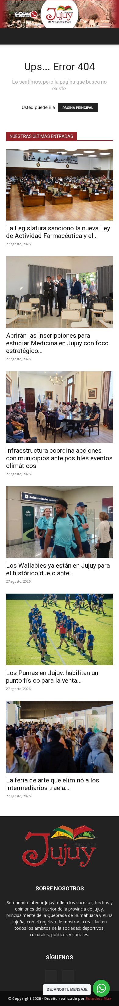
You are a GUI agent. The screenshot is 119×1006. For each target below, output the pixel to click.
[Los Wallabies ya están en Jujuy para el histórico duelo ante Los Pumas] (59, 522)
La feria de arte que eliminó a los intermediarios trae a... (52, 784)
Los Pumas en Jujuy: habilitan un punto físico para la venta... (52, 676)
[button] (10, 36)
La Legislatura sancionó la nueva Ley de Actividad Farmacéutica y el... (58, 232)
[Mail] (51, 976)
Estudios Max (98, 998)
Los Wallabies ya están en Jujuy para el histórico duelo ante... (58, 569)
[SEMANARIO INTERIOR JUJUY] (59, 14)
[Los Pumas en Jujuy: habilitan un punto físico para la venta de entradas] (59, 629)
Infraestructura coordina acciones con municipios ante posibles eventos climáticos (59, 458)
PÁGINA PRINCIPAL (78, 108)
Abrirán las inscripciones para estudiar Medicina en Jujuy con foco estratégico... (57, 343)
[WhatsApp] (68, 976)
